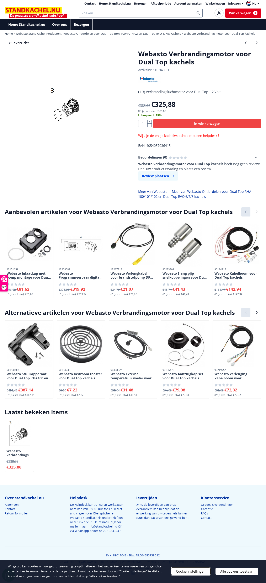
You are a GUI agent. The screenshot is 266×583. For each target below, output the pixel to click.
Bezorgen (140, 3)
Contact (90, 3)
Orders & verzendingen (217, 505)
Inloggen (234, 3)
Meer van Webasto (152, 191)
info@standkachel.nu (102, 526)
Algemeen (12, 505)
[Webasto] (149, 82)
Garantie (207, 509)
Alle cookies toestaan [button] (236, 571)
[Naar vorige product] (245, 42)
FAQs (204, 513)
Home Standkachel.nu (115, 3)
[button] (253, 3)
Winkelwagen (215, 3)
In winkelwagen (207, 123)
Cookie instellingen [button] (191, 571)
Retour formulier (16, 513)
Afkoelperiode (161, 3)
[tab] (199, 157)
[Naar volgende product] (256, 42)
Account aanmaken (188, 3)
